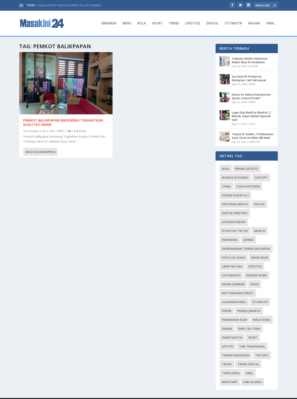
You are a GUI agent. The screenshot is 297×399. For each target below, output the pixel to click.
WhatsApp (229, 382)
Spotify (227, 346)
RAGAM (254, 23)
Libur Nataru (232, 266)
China (226, 186)
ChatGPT (261, 177)
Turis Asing (231, 373)
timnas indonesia (235, 355)
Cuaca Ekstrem (248, 186)
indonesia (229, 240)
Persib (226, 311)
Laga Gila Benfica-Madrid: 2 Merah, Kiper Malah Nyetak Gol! (251, 116)
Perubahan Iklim (234, 320)
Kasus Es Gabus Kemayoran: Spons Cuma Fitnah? (252, 96)
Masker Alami (256, 275)
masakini (34, 131)
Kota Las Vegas (233, 257)
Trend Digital (248, 364)
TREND (174, 23)
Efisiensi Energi (233, 222)
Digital (259, 204)
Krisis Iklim (259, 257)
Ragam (227, 329)
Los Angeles (231, 275)
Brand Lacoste (246, 169)
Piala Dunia (261, 320)
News (255, 284)
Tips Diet (262, 355)
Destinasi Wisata (235, 204)
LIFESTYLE (192, 23)
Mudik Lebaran (233, 284)
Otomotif (260, 302)
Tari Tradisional (252, 346)
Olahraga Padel (234, 302)
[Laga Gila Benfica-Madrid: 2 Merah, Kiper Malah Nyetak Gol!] (225, 115)
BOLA (141, 23)
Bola (225, 169)
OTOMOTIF (233, 23)
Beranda (109, 23)
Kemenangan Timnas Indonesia (246, 249)
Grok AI (259, 231)
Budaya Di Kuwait (235, 177)
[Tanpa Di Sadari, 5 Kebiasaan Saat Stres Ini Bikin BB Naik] (225, 137)
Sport (252, 337)
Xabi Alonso (252, 382)
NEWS (126, 23)
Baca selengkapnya (40, 152)
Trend (227, 364)
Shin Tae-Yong (249, 329)
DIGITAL (212, 23)
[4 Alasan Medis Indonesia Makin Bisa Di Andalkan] (225, 61)
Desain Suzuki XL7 (235, 195)
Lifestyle (255, 266)
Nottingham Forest (238, 293)
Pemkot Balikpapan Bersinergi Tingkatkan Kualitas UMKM (63, 122)
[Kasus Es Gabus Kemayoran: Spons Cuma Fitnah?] (225, 97)
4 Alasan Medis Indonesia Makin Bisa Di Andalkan (68, 5)
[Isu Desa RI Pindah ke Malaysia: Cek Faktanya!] (225, 79)
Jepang (248, 240)
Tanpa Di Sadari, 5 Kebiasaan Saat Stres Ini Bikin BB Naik (252, 136)
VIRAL (270, 23)
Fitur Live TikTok (235, 231)
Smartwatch (232, 337)
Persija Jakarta (248, 311)
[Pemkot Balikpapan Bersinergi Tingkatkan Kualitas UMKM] (66, 83)
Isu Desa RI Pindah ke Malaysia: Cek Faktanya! (249, 78)
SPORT (157, 23)
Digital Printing (234, 213)
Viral (249, 373)
